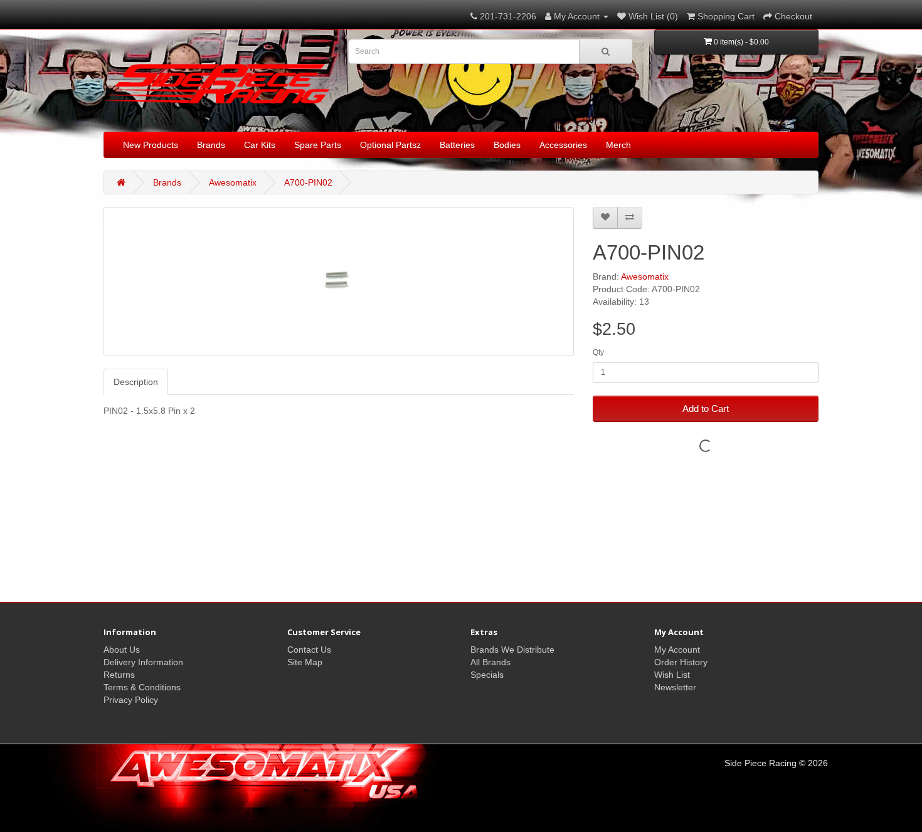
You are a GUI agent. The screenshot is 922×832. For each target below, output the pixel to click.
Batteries (457, 145)
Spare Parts (317, 145)
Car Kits (259, 145)
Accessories (563, 145)
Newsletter (675, 687)
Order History (680, 662)
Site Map (304, 662)
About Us (121, 650)
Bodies (507, 145)
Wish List (672, 675)
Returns (119, 675)
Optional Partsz (390, 145)
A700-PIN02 (308, 182)
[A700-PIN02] (338, 281)
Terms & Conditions (142, 687)
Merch (618, 145)
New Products (150, 145)
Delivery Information (143, 662)
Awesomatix (233, 182)
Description (136, 382)
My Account (677, 650)
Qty (598, 352)
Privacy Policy (130, 700)
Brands (211, 145)
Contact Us (309, 650)
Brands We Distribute (512, 650)
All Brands (490, 662)
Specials (487, 675)
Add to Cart (705, 408)
